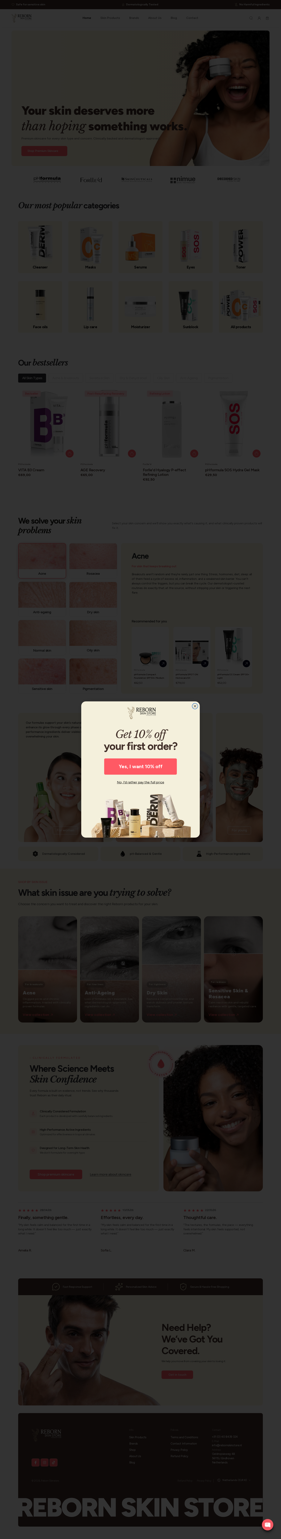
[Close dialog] (195, 706)
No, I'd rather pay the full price (140, 782)
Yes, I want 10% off (140, 766)
